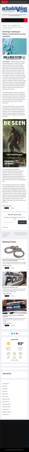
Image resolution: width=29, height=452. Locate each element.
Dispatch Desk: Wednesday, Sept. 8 (10, 287)
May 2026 (4, 391)
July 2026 (4, 386)
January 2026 (5, 401)
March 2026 (5, 396)
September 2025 (6, 412)
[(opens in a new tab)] (11, 425)
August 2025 (5, 414)
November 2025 (6, 406)
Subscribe (22, 222)
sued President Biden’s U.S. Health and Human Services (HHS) (13, 66)
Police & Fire (5, 227)
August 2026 (5, 383)
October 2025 (5, 409)
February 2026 (6, 399)
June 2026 (4, 388)
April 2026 (5, 394)
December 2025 (6, 404)
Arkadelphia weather (14, 360)
